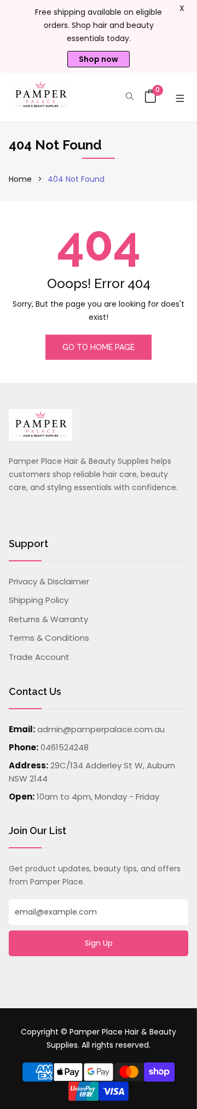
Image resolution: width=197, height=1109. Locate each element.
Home (20, 179)
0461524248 (64, 747)
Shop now (98, 59)
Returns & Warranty (48, 619)
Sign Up (99, 943)
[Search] (130, 97)
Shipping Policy (38, 600)
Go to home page (98, 347)
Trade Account (39, 657)
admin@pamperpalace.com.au (101, 729)
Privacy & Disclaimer (49, 581)
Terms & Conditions (49, 637)
